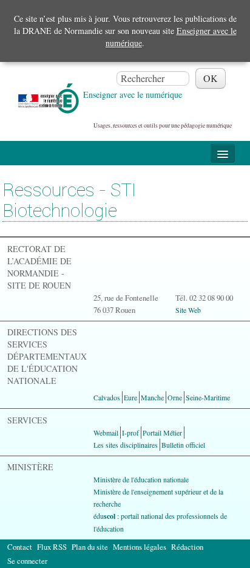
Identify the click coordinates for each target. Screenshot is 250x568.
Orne (174, 397)
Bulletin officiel (183, 445)
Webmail (105, 432)
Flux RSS (52, 546)
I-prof (130, 432)
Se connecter (27, 560)
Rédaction (187, 546)
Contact (19, 546)
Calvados (106, 397)
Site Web (188, 310)
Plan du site (90, 546)
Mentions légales (139, 546)
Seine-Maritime (208, 397)
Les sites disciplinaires (125, 445)
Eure (130, 397)
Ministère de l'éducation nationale (141, 479)
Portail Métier (162, 432)
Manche (152, 397)
